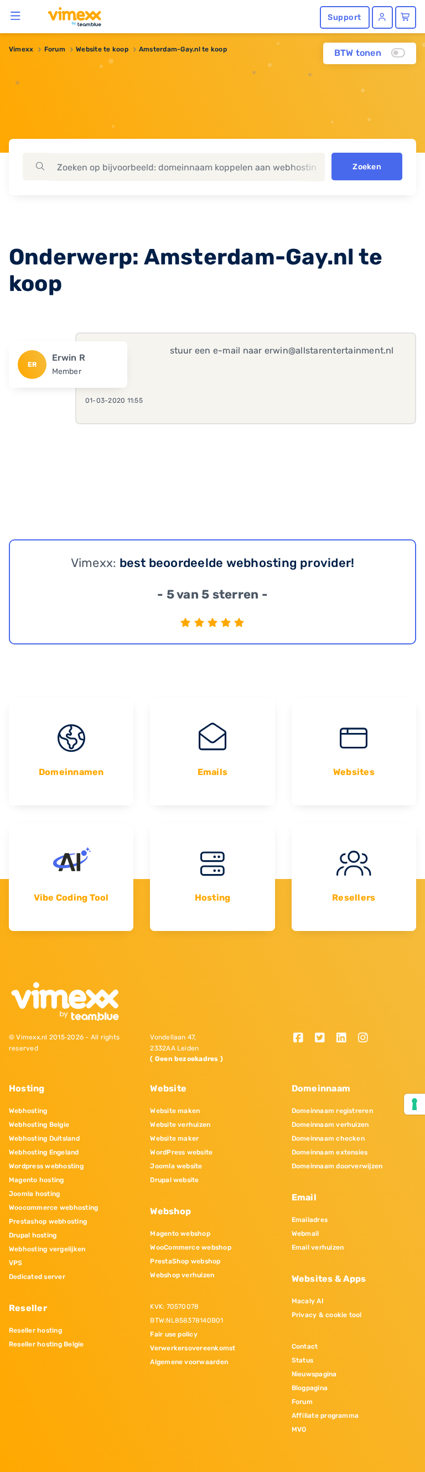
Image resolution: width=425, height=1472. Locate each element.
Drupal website (174, 1180)
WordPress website (181, 1152)
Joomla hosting (34, 1194)
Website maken (175, 1111)
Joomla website (176, 1166)
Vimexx (21, 49)
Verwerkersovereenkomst (192, 1348)
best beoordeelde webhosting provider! (237, 562)
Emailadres (310, 1220)
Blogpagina (310, 1388)
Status (302, 1360)
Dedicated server (37, 1277)
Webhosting (28, 1111)
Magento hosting (36, 1180)
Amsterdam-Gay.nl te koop (183, 49)
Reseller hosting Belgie (46, 1344)
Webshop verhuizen (182, 1275)
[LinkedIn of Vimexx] (345, 1038)
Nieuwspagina (314, 1374)
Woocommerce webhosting (53, 1207)
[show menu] (16, 15)
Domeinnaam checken (328, 1138)
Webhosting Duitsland (44, 1138)
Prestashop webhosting (48, 1221)
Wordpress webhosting (46, 1166)
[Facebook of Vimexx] (302, 1038)
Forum (54, 49)
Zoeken (367, 166)
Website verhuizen (180, 1124)
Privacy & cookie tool (327, 1315)
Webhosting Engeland (44, 1152)
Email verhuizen (318, 1247)
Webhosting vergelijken (47, 1249)
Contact (305, 1346)
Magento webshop (180, 1233)
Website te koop (102, 49)
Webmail (305, 1233)
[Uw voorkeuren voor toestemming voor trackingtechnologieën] (414, 1104)
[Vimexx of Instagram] (365, 1038)
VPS (16, 1263)
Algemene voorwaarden (189, 1362)
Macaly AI (308, 1301)
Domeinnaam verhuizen (330, 1124)
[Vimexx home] (70, 16)
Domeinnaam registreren (332, 1111)
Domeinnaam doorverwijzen (337, 1166)
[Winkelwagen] (405, 17)
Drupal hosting (32, 1235)
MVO (299, 1429)
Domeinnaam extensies (330, 1152)
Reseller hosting (35, 1330)
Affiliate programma (325, 1415)
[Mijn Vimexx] (382, 17)
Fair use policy (174, 1334)
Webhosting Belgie (39, 1124)
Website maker (174, 1138)
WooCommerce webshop (190, 1247)
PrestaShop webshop (185, 1261)
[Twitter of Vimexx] (324, 1038)
